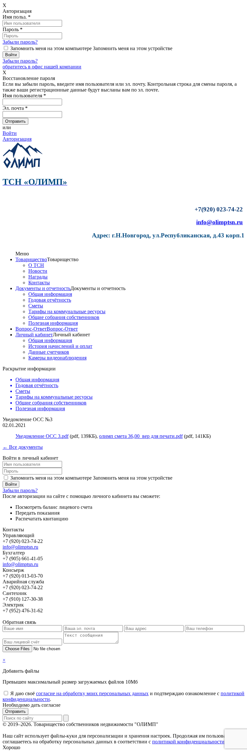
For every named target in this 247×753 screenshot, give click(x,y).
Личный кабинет (34, 334)
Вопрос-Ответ (31, 329)
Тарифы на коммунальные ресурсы (66, 311)
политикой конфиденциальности (188, 741)
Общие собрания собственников (63, 317)
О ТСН (36, 265)
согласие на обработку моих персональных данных (92, 693)
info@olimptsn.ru (219, 222)
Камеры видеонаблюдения (57, 357)
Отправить (15, 711)
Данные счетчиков (48, 352)
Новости (37, 271)
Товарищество (31, 259)
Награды (38, 276)
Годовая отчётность (49, 300)
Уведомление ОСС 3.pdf (42, 436)
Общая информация (50, 294)
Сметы (35, 305)
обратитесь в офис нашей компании (42, 66)
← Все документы (23, 447)
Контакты (39, 282)
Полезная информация (53, 323)
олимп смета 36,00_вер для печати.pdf (141, 436)
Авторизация (17, 139)
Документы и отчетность (42, 288)
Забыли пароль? (20, 42)
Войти (10, 133)
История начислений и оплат (60, 346)
